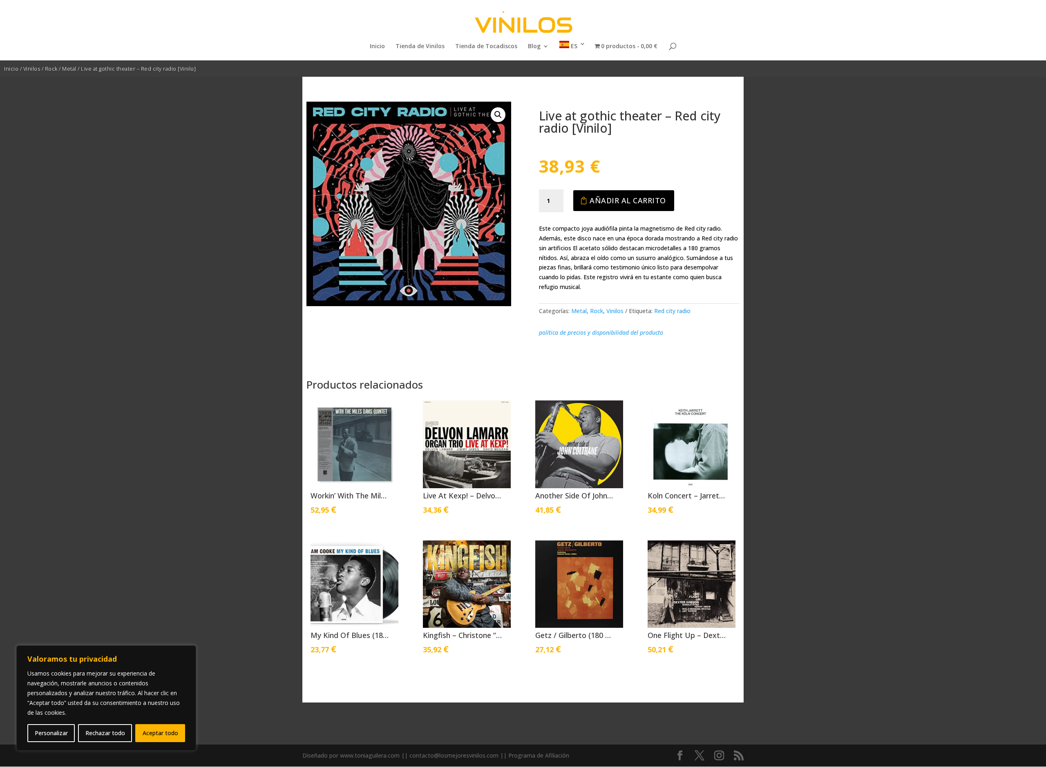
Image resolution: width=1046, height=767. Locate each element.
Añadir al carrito (628, 200)
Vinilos (31, 68)
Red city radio (672, 311)
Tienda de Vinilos (420, 46)
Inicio (377, 46)
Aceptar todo (160, 733)
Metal (69, 68)
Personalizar (51, 733)
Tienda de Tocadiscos (486, 46)
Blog (534, 46)
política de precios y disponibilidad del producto (601, 332)
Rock (51, 68)
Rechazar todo (105, 733)
